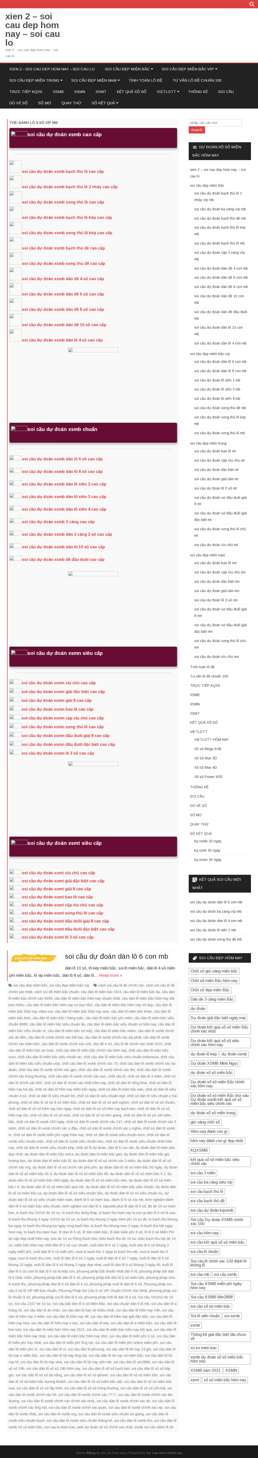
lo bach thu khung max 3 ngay (115, 1226)
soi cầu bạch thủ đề (207, 1201)
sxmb (195, 1325)
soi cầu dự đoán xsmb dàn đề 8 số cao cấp (63, 309)
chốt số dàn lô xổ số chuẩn (153, 1102)
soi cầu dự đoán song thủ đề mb (220, 408)
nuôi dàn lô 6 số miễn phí (53, 1252)
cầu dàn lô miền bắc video (115, 1031)
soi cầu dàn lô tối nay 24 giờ (128, 1349)
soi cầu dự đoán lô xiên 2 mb (217, 380)
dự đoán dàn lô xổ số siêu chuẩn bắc (73, 1193)
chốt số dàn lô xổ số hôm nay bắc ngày (40, 1109)
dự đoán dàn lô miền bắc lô (49, 1161)
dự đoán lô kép (203, 1054)
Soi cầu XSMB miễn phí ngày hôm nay (216, 1286)
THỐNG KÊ (198, 91)
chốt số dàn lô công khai (127, 1083)
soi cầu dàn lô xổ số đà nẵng (39, 1375)
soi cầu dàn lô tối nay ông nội (63, 1355)
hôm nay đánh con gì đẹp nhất (216, 1141)
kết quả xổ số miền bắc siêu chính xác (214, 1161)
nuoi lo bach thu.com (34, 1258)
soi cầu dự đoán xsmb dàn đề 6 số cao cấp (63, 294)
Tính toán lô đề (145, 80)
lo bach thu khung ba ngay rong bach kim (56, 1226)
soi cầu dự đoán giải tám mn (216, 591)
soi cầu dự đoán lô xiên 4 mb (217, 399)
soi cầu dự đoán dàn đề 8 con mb (221, 287)
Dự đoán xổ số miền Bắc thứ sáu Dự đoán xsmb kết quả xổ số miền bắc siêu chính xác (219, 1099)
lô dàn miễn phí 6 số (126, 1232)
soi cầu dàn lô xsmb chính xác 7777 (87, 1395)
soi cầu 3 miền (202, 1173)
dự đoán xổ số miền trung (212, 1113)
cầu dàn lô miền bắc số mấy (70, 1031)
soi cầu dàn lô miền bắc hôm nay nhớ (77, 1336)
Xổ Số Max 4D (205, 767)
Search (197, 130)
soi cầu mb (199, 1274)
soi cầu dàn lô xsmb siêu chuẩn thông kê (79, 1421)
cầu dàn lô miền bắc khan (131, 1011)
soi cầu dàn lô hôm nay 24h (138, 1310)
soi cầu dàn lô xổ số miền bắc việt (95, 1382)
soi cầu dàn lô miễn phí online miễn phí (126, 1343)
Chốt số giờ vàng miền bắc (214, 971)
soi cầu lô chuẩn (204, 1251)
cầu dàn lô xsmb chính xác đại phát (113, 1037)
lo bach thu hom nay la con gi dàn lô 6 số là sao (137, 1213)
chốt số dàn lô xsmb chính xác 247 (94, 1122)
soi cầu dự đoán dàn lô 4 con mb (220, 343)
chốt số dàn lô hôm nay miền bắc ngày (65, 1089)
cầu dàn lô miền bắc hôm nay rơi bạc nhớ (59, 1005)
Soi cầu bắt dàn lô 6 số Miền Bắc (79, 1304)
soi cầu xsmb (225, 1274)
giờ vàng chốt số (205, 1122)
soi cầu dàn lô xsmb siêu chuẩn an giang (111, 1414)
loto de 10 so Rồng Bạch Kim (74, 1239)
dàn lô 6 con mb (121, 1148)
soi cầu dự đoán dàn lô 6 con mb (116, 956)
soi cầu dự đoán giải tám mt (216, 479)
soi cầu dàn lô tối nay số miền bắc (116, 1355)
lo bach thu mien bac (40, 1232)
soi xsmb (232, 1316)
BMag (90, 1453)
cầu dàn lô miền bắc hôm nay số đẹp (123, 1005)
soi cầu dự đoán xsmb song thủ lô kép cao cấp (67, 233)
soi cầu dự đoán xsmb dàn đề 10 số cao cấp (64, 325)
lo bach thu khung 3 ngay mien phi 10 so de (112, 1219)
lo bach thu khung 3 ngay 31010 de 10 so (42, 1219)
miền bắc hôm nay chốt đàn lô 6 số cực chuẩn (51, 1245)
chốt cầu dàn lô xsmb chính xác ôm (106, 1070)
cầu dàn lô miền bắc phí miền (108, 1018)
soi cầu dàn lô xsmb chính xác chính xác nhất (57, 1401)
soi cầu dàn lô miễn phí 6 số (132, 1336)
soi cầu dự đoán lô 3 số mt (215, 488)
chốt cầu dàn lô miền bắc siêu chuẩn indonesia (120, 1057)
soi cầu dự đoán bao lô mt (215, 451)
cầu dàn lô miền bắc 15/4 (101, 992)
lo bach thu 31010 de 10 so (38, 1213)
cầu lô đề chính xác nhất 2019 (138, 1044)
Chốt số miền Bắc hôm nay (214, 981)
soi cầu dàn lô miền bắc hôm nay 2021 (54, 1330)
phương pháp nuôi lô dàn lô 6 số (116, 1284)
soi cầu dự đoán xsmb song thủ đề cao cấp (63, 263)
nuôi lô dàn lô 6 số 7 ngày (116, 1258)
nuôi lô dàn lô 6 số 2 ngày (73, 1258)
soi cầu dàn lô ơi (53, 1349)
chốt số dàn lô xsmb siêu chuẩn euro (115, 1135)
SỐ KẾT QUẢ (103, 103)
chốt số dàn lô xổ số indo (50, 1115)
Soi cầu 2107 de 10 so (33, 1304)
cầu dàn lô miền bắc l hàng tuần (58, 1018)
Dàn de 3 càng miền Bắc (212, 999)
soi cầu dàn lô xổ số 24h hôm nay (53, 1369)
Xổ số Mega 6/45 (207, 749)
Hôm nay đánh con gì (209, 1131)
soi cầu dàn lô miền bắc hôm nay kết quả (119, 1330)
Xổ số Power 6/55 (208, 777)
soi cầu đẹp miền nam (93, 80)
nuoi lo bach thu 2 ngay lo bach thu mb (107, 1252)
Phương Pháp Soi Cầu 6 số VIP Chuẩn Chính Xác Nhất (103, 1291)
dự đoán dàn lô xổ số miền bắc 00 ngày (130, 1167)
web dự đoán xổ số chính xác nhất (105, 1427)
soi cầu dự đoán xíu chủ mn (216, 657)
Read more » (110, 975)
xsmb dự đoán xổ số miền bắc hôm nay (216, 1359)
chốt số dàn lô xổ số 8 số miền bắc (49, 1102)
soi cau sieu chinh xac (164, 1453)
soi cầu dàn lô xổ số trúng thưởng (91, 1388)
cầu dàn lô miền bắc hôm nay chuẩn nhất (87, 998)
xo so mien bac (203, 1348)
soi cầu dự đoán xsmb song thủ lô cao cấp (63, 202)
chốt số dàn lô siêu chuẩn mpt (101, 1096)
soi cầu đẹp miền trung (34, 80)
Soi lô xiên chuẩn (205, 1316)
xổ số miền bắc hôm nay (225, 1380)
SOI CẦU (226, 91)
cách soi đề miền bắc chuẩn (56, 992)
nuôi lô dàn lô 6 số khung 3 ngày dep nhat (67, 1265)
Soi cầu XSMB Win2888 (211, 1297)
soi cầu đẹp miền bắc (127, 69)
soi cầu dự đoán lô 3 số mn (216, 600)
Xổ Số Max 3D (205, 758)
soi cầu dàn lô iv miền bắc (131, 1323)
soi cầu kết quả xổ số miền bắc (217, 1242)
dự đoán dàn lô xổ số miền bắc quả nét (52, 1187)
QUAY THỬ (71, 103)
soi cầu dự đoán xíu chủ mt (216, 545)
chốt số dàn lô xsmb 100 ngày (40, 1122)
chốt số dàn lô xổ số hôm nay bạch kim (104, 1109)
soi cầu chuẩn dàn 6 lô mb (128, 1304)
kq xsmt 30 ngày (207, 850)
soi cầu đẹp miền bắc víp (188, 69)
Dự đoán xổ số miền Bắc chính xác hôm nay (217, 1084)
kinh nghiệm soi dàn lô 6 (81, 1206)
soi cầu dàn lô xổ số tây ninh (39, 1388)
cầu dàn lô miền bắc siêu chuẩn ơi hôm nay (121, 1024)
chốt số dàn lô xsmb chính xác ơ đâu (47, 1128)
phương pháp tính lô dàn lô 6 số (110, 1297)
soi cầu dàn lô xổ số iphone (86, 1375)
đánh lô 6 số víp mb (127, 1200)
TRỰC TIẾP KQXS (25, 91)
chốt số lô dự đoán (91, 1148)
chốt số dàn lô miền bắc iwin (120, 1089)
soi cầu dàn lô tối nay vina (41, 1362)
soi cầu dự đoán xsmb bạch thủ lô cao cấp (63, 171)
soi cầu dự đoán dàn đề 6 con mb (221, 277)
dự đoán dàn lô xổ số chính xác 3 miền (104, 1161)
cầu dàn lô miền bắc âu (141, 992)
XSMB (58, 91)
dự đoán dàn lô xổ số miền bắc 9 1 (138, 1174)
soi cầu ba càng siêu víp (211, 1182)
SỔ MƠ (44, 103)
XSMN (79, 91)
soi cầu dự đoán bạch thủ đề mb (220, 218)
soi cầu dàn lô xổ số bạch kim (106, 1369)
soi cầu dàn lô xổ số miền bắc (134, 1375)
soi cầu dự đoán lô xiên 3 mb (217, 389)
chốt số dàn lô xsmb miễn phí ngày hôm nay (48, 1135)
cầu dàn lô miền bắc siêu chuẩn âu (57, 1024)
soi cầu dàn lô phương (86, 1349)
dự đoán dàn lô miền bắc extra (49, 1154)
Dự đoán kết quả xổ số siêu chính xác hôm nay (214, 1043)
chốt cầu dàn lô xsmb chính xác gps (47, 1070)
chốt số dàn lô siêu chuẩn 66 (51, 1096)
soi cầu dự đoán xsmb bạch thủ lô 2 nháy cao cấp (70, 187)
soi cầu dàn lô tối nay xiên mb (87, 1362)
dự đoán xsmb (234, 1054)
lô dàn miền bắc (95, 1232)
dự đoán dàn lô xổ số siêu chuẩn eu (134, 1193)
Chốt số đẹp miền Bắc (210, 990)
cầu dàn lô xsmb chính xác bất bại (55, 1037)
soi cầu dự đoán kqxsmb (212, 1210)
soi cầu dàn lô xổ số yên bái (142, 1388)
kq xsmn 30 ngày (207, 860)
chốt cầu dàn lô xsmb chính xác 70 (90, 1063)
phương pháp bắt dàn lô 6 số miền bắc (113, 1278)
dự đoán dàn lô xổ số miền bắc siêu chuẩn (120, 1187)
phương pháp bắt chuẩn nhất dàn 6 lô (107, 1271)
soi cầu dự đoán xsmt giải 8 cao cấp (56, 889)
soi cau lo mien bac (59, 1427)
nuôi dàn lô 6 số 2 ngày (108, 1245)
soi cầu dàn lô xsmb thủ (133, 1421)
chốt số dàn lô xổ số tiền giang (96, 1115)
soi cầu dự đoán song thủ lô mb (219, 433)
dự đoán (197, 1008)
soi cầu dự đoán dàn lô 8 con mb (220, 371)
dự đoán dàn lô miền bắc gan (98, 1154)
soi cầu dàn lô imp (94, 1323)
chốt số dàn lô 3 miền (144, 1076)
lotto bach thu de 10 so (117, 1239)
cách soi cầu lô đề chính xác (121, 985)
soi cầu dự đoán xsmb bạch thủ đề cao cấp (63, 248)
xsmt (194, 1380)
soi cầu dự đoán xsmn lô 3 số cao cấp (58, 753)
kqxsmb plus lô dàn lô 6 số (124, 1206)
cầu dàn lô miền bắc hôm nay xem (82, 1011)
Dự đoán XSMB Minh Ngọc (214, 1063)
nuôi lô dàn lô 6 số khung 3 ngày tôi (131, 1265)
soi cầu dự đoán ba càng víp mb (220, 209)
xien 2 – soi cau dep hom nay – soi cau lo (32, 29)
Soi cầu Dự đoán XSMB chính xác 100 (216, 1222)
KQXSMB (199, 1150)
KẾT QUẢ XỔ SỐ (131, 91)
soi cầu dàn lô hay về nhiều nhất (88, 1310)
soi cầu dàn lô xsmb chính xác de (123, 1401)
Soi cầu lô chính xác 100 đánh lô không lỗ (218, 1263)
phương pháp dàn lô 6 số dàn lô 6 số (58, 1284)
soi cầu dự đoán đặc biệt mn (217, 581)
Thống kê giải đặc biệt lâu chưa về (218, 1336)
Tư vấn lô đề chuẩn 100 (197, 80)
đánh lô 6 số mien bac (92, 1200)
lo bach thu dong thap (79, 1213)
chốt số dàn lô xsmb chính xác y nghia (110, 1128)
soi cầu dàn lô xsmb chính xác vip (135, 1407)
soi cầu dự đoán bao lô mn (215, 563)
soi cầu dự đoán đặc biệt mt (216, 470)
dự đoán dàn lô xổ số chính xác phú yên (65, 1167)
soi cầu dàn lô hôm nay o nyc (54, 1323)
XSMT (100, 91)
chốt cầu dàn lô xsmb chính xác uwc (77, 1076)
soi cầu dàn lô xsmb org (57, 1414)
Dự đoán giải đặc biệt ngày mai (217, 1018)
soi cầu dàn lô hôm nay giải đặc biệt (119, 1317)
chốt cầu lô (116, 1076)
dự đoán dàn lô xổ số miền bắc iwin (98, 1180)
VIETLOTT (166, 91)
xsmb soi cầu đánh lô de (154, 1427)
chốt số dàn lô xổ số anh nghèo (104, 1102)
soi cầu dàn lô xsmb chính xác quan (77, 1407)
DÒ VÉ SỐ (18, 103)
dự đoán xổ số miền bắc (211, 1073)
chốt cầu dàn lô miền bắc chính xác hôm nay (91, 1050)
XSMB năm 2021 (205, 1370)
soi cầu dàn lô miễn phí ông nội (68, 1343)
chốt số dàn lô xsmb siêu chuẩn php (45, 1148)
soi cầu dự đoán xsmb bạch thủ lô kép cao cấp (67, 217)
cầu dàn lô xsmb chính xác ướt (66, 1044)
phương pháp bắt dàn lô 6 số (57, 1278)
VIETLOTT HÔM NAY (211, 740)
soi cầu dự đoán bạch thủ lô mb (219, 243)
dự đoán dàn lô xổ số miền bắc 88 (81, 1174)
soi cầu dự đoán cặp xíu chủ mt (219, 460)
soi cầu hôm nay (204, 1233)
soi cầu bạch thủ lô (206, 1191)
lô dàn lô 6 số (70, 1232)
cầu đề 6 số (102, 1044)
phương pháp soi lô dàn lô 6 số (57, 1297)
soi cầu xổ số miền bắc (210, 1306)
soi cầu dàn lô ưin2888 (131, 1362)
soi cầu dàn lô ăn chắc (42, 1310)
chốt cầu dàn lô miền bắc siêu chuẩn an (49, 1057)
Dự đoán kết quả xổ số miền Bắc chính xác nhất (219, 1029)
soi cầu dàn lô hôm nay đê (68, 1317)
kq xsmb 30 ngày (207, 841)
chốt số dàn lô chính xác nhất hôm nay (75, 1083)
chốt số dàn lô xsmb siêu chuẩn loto (74, 1141)
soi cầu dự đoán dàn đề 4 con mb (221, 268)
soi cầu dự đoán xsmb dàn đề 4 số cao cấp (63, 279)
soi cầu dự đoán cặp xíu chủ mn (220, 572)
